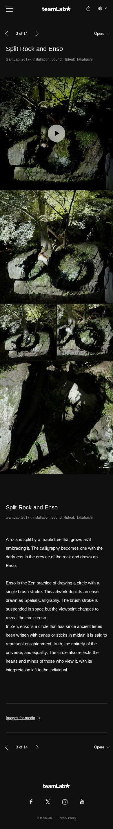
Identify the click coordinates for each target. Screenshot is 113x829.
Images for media (20, 718)
